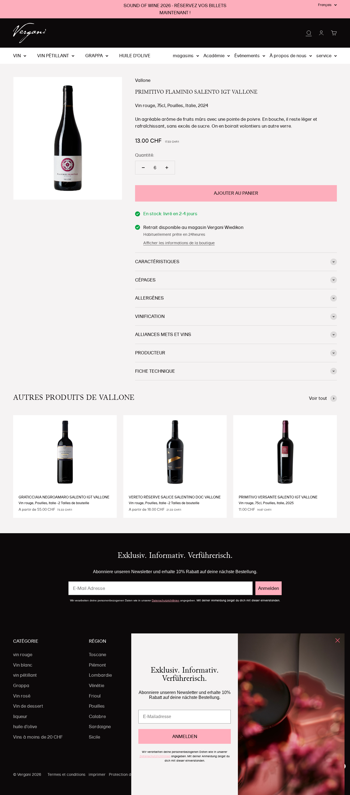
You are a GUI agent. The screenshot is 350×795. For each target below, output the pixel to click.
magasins (183, 55)
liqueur (20, 716)
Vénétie (96, 685)
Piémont (97, 665)
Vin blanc (22, 665)
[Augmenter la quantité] (167, 167)
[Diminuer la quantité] (143, 167)
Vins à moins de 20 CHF (38, 737)
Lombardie (100, 675)
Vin (17, 56)
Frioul (95, 696)
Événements (247, 55)
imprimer (97, 774)
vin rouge (22, 654)
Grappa (94, 56)
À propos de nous (288, 55)
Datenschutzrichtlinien (165, 600)
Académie (213, 55)
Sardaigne (100, 726)
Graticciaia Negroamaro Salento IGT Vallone (64, 497)
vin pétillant (53, 56)
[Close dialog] (337, 640)
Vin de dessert (28, 706)
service (323, 55)
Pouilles (97, 706)
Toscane (97, 654)
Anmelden (268, 588)
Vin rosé (21, 696)
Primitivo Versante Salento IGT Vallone (278, 497)
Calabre (97, 716)
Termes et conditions (66, 774)
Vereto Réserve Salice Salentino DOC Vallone (175, 497)
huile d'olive (134, 56)
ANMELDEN (184, 736)
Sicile (94, 737)
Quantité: (144, 155)
